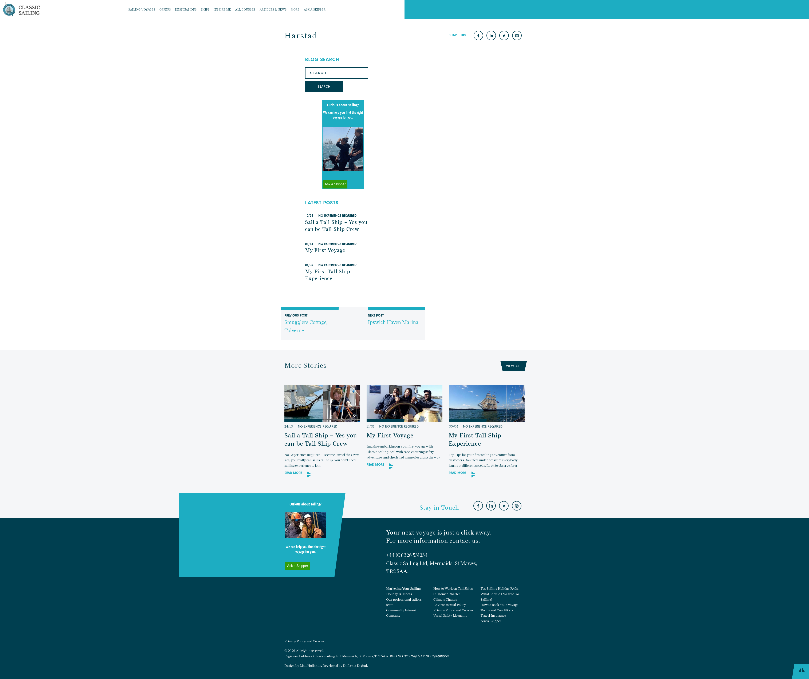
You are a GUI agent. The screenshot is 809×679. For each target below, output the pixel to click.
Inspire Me (222, 9)
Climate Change (445, 599)
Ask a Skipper (315, 9)
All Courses (245, 9)
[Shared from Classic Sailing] (517, 36)
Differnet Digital (355, 666)
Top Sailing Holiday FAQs (499, 589)
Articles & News (273, 9)
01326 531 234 (371, 9)
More (295, 9)
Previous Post (306, 323)
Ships (205, 9)
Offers (165, 9)
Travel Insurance (493, 616)
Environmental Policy (449, 605)
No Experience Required (337, 216)
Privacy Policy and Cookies (453, 610)
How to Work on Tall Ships (453, 589)
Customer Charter (446, 594)
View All (513, 366)
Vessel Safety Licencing (450, 616)
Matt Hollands (310, 666)
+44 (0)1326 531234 (407, 555)
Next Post (393, 319)
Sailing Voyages (141, 9)
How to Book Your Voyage (499, 605)
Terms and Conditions (497, 610)
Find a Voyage (346, 9)
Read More (293, 473)
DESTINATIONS (186, 9)
